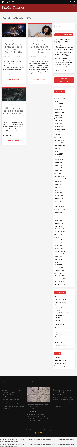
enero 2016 (58, 226)
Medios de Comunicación (59, 323)
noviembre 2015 (60, 231)
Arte (56, 297)
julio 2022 (58, 118)
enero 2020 (58, 137)
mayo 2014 (58, 262)
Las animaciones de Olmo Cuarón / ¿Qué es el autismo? (37, 406)
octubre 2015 (59, 234)
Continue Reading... (13, 79)
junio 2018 (58, 165)
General (57, 310)
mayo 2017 (58, 190)
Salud (57, 340)
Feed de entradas (60, 360)
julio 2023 (58, 115)
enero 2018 (58, 173)
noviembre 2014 (60, 251)
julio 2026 (58, 96)
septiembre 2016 (60, 209)
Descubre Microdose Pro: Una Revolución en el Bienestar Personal (63, 68)
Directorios (58, 307)
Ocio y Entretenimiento (60, 333)
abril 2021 (58, 123)
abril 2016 (58, 220)
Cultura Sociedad (60, 302)
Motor (13, 104)
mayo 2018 (58, 168)
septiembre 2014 (60, 254)
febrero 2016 (59, 223)
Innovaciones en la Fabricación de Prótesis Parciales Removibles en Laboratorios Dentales (63, 61)
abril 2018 (58, 170)
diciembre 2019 (60, 140)
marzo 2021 (58, 126)
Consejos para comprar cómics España (62, 391)
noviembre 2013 (60, 279)
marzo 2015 (58, 248)
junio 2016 (58, 215)
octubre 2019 (59, 143)
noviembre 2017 (60, 179)
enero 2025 (58, 107)
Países (57, 337)
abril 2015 (58, 245)
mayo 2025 (58, 101)
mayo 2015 (58, 243)
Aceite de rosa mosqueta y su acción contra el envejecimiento (13, 392)
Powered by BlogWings (43, 430)
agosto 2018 (58, 159)
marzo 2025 (58, 104)
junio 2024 (58, 109)
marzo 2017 (58, 195)
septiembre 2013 (60, 284)
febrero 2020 (59, 134)
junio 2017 (58, 187)
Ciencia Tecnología (61, 299)
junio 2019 (58, 148)
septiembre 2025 (60, 98)
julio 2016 (58, 212)
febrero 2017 (59, 198)
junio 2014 (58, 259)
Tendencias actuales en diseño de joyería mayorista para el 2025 (62, 54)
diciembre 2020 (60, 129)
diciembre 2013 (60, 276)
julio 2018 (58, 162)
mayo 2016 (58, 218)
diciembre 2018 (60, 157)
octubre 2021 (59, 120)
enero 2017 (58, 201)
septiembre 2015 (60, 237)
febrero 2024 (59, 112)
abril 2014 (58, 265)
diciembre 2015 (60, 229)
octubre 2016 (59, 206)
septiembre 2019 (60, 145)
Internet (40, 40)
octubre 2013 (59, 281)
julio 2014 (58, 256)
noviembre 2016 (60, 204)
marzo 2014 (58, 268)
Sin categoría (59, 342)
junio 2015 (58, 240)
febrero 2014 (59, 270)
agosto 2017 (58, 181)
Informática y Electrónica (59, 316)
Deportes (58, 305)
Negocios (13, 40)
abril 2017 (58, 193)
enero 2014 (58, 273)
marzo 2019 (58, 154)
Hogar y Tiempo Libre (62, 313)
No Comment (20, 56)
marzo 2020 (58, 132)
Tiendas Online (60, 345)
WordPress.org (59, 366)
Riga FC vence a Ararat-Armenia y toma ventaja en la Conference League (63, 41)
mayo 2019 (58, 151)
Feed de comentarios (61, 363)
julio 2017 (58, 184)
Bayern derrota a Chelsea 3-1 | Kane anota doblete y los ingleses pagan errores (63, 47)
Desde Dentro (30, 430)
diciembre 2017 (60, 176)
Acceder (57, 357)
